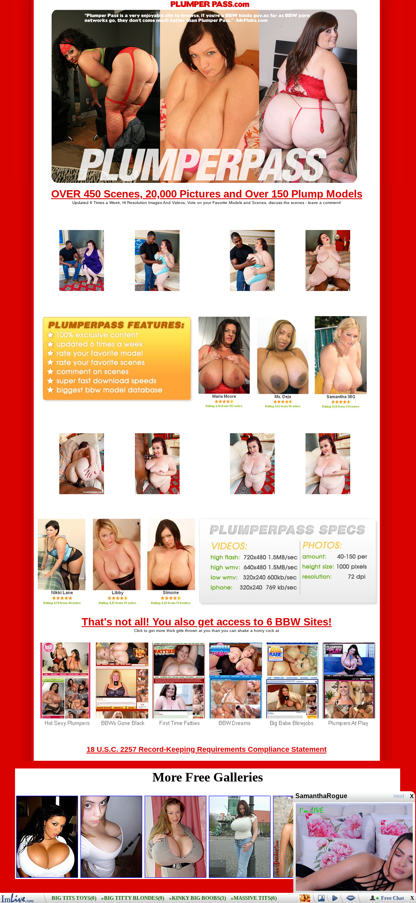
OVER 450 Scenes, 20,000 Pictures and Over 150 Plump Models (206, 194)
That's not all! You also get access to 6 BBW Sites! (207, 622)
